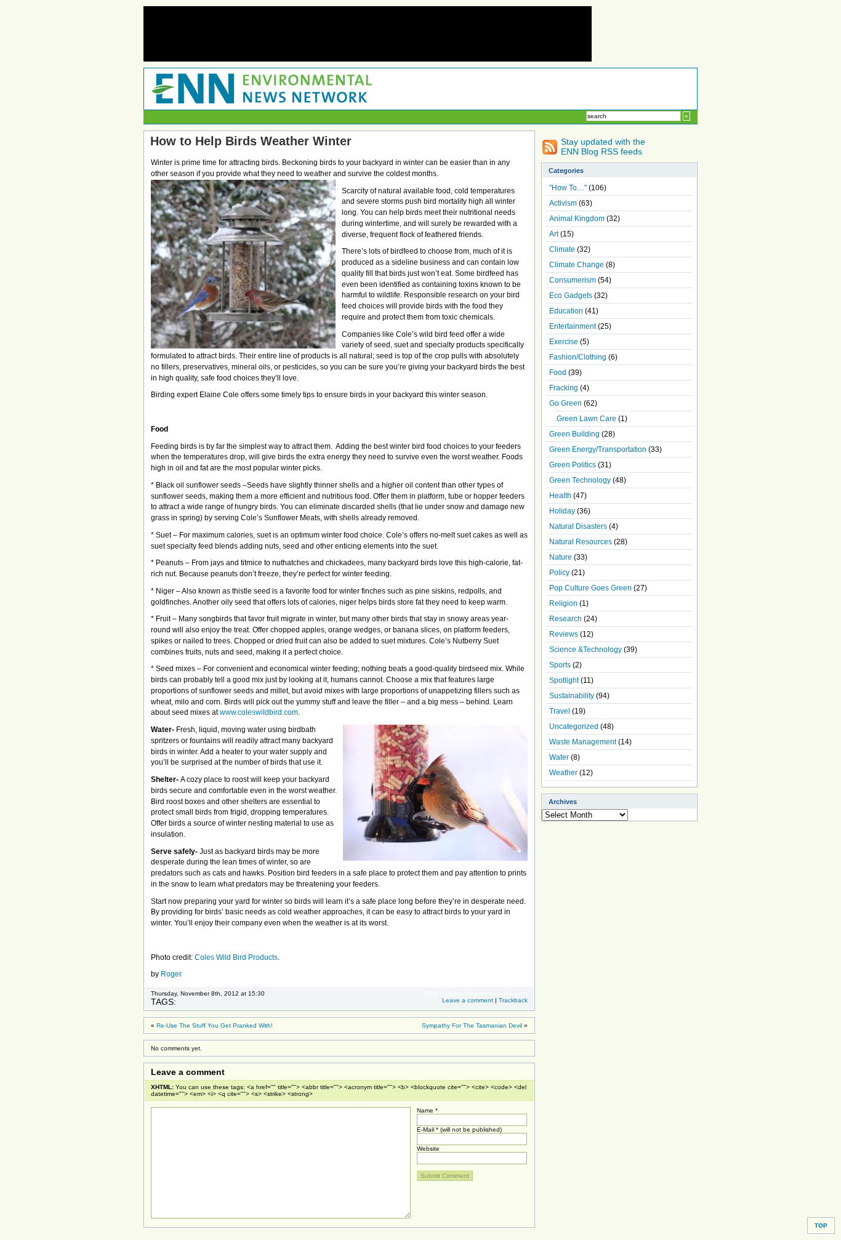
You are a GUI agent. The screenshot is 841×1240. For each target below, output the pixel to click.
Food (557, 372)
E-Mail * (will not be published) (459, 1129)
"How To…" (568, 187)
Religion (563, 603)
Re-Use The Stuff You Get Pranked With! (214, 1025)
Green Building (574, 434)
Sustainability (571, 695)
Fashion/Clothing (577, 357)
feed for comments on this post (476, 993)
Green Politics (572, 465)
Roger (171, 974)
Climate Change (576, 264)
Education (566, 311)
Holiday (562, 511)
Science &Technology (585, 649)
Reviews (563, 634)
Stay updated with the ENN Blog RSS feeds (603, 146)
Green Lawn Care (586, 418)
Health (560, 495)
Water (559, 757)
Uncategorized (573, 726)
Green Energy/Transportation (597, 449)
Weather (563, 772)
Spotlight (564, 680)
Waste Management (582, 742)
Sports (560, 665)
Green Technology (580, 480)
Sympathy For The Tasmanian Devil (472, 1025)
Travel (559, 711)
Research (565, 618)
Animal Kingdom (577, 218)
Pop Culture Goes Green (590, 588)
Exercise (563, 341)
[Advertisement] (367, 34)
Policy (559, 572)
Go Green (565, 403)
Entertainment (572, 326)
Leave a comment (467, 1000)
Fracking (563, 388)
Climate (562, 249)
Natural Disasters (578, 526)
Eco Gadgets (570, 295)
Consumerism (572, 280)
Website (428, 1148)
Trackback (513, 1000)
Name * (427, 1110)
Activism (563, 203)
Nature (560, 557)
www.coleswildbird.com (259, 712)
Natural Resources (580, 541)
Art (553, 234)
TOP (821, 1225)
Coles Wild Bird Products (236, 957)
